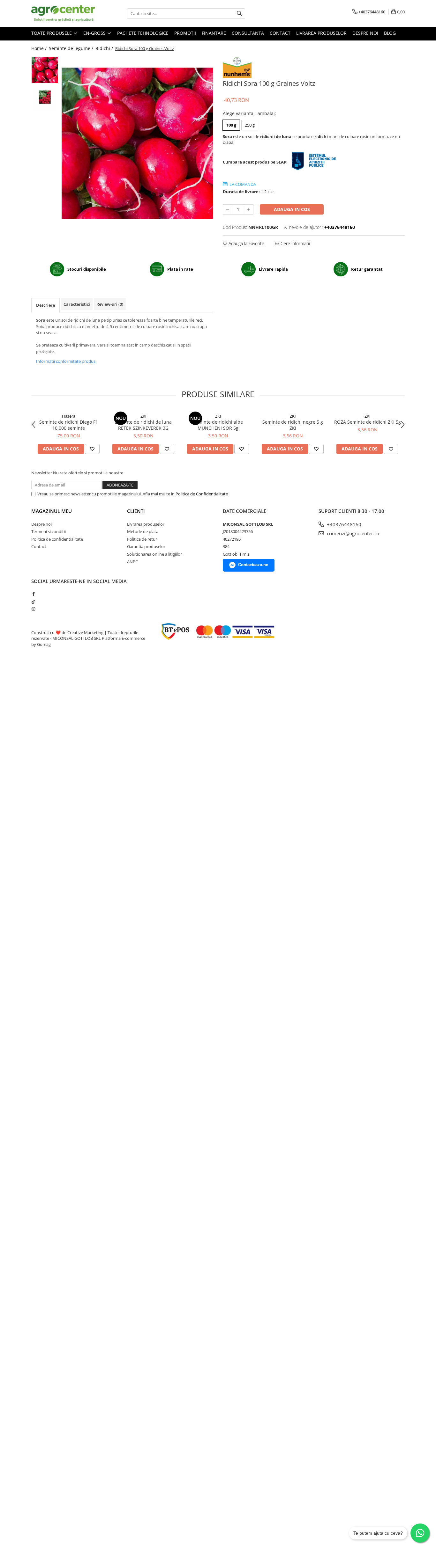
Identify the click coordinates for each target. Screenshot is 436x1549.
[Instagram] (33, 609)
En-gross (95, 33)
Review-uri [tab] (109, 304)
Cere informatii (294, 243)
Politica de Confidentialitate (202, 494)
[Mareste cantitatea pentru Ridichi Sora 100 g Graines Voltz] (248, 209)
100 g (231, 125)
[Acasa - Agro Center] (63, 13)
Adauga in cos (292, 209)
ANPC (132, 562)
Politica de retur (142, 539)
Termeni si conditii (48, 531)
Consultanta (248, 33)
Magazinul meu (51, 511)
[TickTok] (33, 601)
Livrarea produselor (321, 33)
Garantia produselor (146, 546)
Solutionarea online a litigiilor (154, 554)
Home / (39, 48)
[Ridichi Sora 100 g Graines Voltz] (137, 143)
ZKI (143, 416)
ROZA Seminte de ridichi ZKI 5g (367, 422)
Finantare (214, 33)
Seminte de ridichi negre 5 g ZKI (292, 425)
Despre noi (365, 33)
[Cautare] (239, 13)
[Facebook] (33, 594)
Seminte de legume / (71, 48)
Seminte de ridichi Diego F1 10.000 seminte (68, 425)
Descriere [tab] (45, 305)
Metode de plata (142, 531)
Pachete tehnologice (143, 33)
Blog (390, 33)
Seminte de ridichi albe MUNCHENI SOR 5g (218, 425)
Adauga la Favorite (245, 243)
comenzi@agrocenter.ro (352, 533)
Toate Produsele (52, 33)
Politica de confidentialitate (57, 539)
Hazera (68, 416)
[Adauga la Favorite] (92, 449)
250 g (250, 125)
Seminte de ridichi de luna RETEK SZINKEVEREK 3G (143, 425)
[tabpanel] (137, 143)
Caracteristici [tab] (77, 304)
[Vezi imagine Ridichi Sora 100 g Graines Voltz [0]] (45, 70)
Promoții (185, 33)
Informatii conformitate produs (65, 361)
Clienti (136, 511)
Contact (280, 33)
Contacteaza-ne (253, 564)
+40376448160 (343, 524)
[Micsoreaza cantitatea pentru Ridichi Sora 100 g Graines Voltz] (227, 209)
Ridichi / (104, 48)
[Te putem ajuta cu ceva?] (420, 1533)
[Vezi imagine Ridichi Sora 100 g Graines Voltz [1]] (45, 97)
